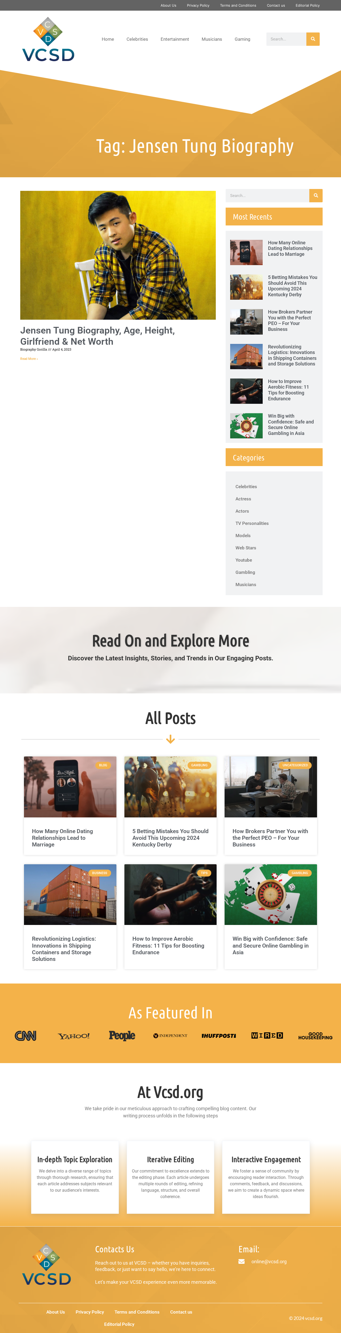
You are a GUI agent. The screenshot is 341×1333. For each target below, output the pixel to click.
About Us (168, 5)
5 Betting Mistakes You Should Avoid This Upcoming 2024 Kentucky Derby (292, 285)
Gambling (245, 572)
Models (243, 535)
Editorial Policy (308, 5)
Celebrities (137, 39)
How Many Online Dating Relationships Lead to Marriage (290, 248)
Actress (243, 498)
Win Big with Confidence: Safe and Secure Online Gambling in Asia (291, 424)
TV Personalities (252, 523)
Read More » (29, 359)
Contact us (276, 5)
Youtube (244, 560)
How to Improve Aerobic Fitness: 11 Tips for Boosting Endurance (288, 389)
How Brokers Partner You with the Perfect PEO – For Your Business (290, 320)
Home (108, 39)
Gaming (242, 39)
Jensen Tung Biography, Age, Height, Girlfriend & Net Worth (97, 336)
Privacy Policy (198, 5)
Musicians (212, 39)
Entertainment (175, 39)
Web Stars (246, 547)
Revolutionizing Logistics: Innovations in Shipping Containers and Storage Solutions (292, 355)
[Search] (313, 39)
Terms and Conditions (238, 5)
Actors (242, 511)
